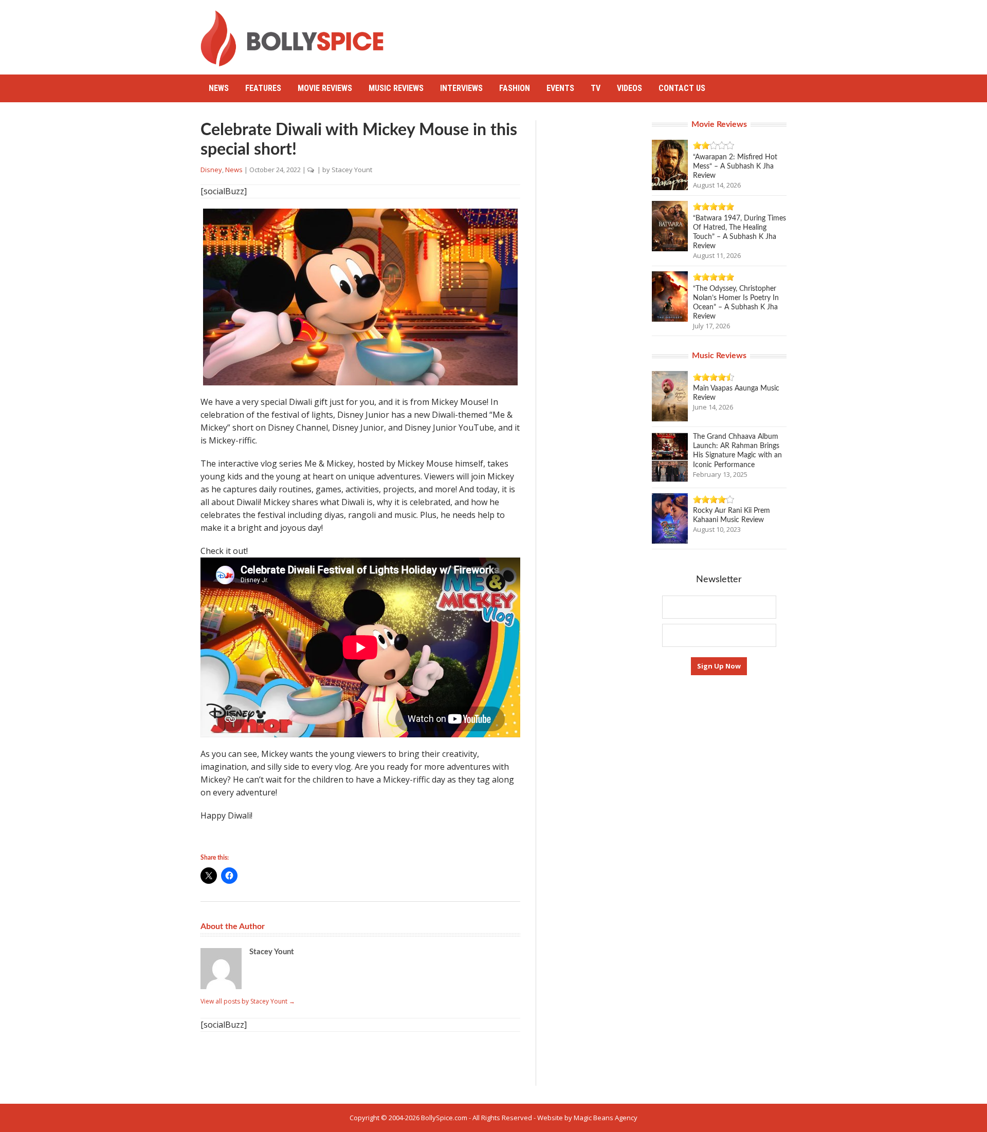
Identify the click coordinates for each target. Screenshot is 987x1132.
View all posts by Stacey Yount (247, 1001)
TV (595, 88)
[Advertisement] (599, 33)
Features (263, 88)
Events (560, 88)
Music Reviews (396, 88)
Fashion (514, 88)
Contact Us (682, 88)
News (219, 88)
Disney (211, 169)
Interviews (461, 88)
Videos (629, 88)
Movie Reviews (325, 88)
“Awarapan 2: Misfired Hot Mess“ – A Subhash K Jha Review (735, 166)
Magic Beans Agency (605, 1117)
